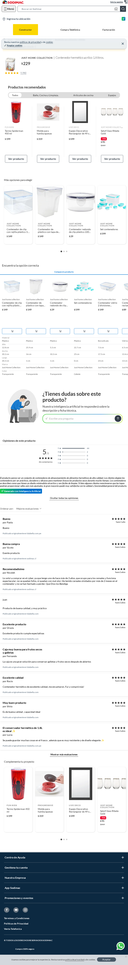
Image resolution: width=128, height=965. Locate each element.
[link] (16, 132)
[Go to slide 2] (64, 251)
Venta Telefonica (13, 928)
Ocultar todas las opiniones (64, 498)
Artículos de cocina (83, 95)
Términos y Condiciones (16, 918)
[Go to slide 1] (61, 251)
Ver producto (16, 158)
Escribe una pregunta (61, 418)
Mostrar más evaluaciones (64, 754)
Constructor (25, 29)
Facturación (108, 29)
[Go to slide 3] (66, 251)
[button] (73, 9)
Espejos (112, 95)
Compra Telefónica (70, 29)
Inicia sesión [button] (116, 1)
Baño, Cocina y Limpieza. (45, 95)
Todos (15, 95)
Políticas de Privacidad (16, 923)
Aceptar (106, 959)
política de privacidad (74, 959)
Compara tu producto (64, 272)
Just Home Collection (37, 57)
